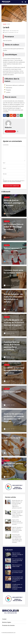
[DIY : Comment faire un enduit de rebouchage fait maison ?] (14, 229)
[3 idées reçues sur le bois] (14, 444)
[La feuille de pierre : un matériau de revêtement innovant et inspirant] (14, 325)
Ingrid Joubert (9, 213)
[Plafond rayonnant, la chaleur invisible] (14, 253)
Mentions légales (6, 622)
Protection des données (8, 625)
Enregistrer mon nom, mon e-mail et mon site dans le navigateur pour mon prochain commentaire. (13, 181)
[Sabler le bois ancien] (14, 397)
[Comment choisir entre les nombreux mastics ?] (14, 277)
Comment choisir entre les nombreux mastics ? (17, 572)
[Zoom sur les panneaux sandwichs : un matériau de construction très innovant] (14, 420)
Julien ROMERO (9, 261)
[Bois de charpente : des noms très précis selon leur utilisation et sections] (14, 301)
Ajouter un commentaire (9, 32)
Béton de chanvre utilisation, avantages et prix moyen (17, 554)
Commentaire (6, 144)
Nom (4, 162)
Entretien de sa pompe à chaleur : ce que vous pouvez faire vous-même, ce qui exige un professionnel (17, 514)
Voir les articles (10, 131)
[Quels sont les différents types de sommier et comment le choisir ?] (8, 521)
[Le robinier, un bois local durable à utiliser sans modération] (14, 373)
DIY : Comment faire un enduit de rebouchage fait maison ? (17, 560)
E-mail (4, 168)
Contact (4, 619)
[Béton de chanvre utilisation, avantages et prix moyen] (14, 205)
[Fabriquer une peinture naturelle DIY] (14, 468)
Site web (4, 173)
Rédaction (7, 30)
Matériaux (7, 197)
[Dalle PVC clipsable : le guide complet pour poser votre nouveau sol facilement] (8, 528)
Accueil (4, 24)
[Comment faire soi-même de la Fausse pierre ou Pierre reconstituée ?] (14, 349)
